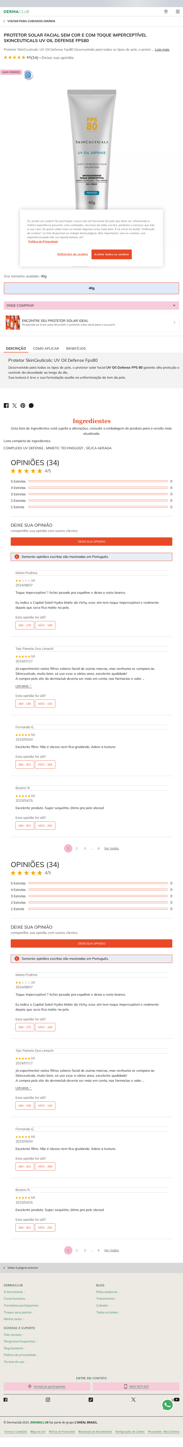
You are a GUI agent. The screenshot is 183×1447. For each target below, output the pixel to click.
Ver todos (111, 848)
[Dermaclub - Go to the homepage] (16, 11)
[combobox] (91, 305)
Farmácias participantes (21, 1305)
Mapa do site (38, 1431)
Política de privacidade (20, 1355)
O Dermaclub (13, 1292)
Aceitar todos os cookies (111, 254)
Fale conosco (13, 1334)
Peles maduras (106, 1292)
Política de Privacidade (62, 1431)
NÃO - (45, 625)
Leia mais (162, 49)
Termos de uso (14, 1362)
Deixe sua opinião (58, 57)
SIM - (25, 625)
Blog (100, 1285)
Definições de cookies (72, 254)
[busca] (156, 11)
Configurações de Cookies (130, 1431)
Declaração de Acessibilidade (95, 1431)
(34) (34, 57)
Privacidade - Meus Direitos (163, 1431)
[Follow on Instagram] (47, 1399)
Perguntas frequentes (19, 1341)
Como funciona (14, 1298)
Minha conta (13, 1319)
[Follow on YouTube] (177, 1399)
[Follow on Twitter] (133, 1399)
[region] (91, 238)
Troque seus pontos (17, 1312)
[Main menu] (177, 11)
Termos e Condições (15, 1431)
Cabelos (102, 1305)
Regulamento (13, 1348)
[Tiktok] (90, 1399)
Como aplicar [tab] (46, 348)
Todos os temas (107, 1312)
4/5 (28, 57)
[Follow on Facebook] (5, 1399)
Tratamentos (105, 1298)
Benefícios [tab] (76, 348)
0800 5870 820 (139, 1386)
